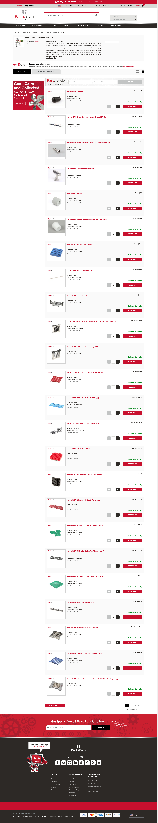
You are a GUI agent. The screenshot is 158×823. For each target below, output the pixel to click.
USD (71, 5)
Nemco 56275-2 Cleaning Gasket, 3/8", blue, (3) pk (84, 398)
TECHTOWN (100, 26)
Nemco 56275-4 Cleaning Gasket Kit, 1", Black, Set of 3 (85, 551)
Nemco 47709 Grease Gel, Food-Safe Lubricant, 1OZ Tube (86, 117)
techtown (72, 792)
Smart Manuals (92, 789)
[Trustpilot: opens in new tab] (99, 762)
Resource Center (84, 26)
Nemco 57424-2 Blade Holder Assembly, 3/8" (82, 347)
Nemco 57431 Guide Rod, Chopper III (79, 270)
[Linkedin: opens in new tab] (75, 762)
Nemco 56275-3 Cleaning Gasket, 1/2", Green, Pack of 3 (85, 525)
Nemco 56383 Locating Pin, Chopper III (80, 602)
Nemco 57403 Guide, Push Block (78, 296)
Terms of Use (16, 816)
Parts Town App (92, 780)
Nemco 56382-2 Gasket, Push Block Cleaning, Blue (84, 653)
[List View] (142, 71)
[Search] (139, 19)
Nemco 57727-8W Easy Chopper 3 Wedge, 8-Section (84, 423)
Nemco (37, 41)
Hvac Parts (53, 26)
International (73, 795)
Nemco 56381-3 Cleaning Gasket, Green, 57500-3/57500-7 (86, 577)
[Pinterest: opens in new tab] (87, 762)
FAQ (52, 790)
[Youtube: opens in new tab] (63, 762)
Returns (53, 787)
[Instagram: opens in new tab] (69, 762)
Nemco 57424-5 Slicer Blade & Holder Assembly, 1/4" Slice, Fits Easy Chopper (93, 679)
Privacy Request (69, 816)
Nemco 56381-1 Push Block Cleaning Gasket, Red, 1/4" (85, 372)
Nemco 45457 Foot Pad (75, 91)
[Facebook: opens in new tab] (57, 762)
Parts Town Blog (74, 790)
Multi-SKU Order (83, 5)
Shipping (53, 781)
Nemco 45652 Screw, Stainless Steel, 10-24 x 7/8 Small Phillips (88, 142)
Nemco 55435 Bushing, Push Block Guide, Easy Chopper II (87, 219)
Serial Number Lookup (94, 786)
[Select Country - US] (59, 6)
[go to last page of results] (138, 705)
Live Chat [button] (86, 757)
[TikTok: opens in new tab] (81, 762)
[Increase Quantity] (118, 106)
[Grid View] (137, 71)
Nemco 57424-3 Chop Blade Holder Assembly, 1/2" (84, 628)
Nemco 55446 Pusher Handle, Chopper (80, 168)
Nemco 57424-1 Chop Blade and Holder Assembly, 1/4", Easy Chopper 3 (91, 321)
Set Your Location (128, 66)
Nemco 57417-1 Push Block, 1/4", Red (79, 449)
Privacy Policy (27, 816)
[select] (136, 815)
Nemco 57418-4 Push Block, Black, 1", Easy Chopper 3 (85, 474)
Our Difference (73, 784)
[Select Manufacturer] (123, 13)
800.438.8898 (19, 5)
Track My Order (115, 26)
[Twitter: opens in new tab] (93, 762)
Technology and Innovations (94, 775)
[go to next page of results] (135, 705)
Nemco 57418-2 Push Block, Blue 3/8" (80, 245)
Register (130, 5)
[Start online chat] (38, 757)
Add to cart (132, 106)
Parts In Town (92, 783)
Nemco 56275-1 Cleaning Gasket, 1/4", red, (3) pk (83, 500)
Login (123, 5)
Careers (71, 781)
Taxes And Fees (55, 784)
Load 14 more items (55, 705)
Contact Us (54, 779)
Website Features (93, 791)
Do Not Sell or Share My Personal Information (48, 816)
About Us (72, 779)
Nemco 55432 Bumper (74, 194)
